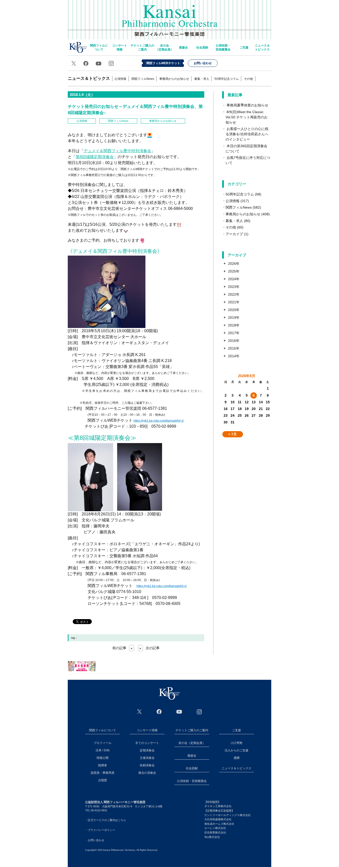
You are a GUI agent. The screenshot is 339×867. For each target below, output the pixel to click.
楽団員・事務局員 (102, 773)
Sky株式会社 (212, 836)
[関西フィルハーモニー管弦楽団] (169, 693)
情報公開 (102, 758)
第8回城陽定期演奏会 (95, 157)
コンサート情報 (119, 47)
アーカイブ (234, 234)
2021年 (233, 302)
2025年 (233, 271)
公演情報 (120, 79)
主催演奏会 (147, 758)
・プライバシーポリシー (100, 829)
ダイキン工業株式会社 (218, 806)
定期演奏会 (147, 750)
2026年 (233, 264)
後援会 (183, 47)
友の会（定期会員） (164, 47)
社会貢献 (202, 47)
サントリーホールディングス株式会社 (227, 815)
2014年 (233, 356)
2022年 (233, 294)
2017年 (233, 333)
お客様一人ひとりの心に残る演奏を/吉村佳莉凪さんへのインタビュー (247, 134)
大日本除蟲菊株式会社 (218, 819)
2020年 (233, 310)
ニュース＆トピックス (262, 47)
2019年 (233, 317)
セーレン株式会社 (215, 827)
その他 (248, 79)
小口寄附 (236, 743)
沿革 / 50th (103, 750)
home (78, 47)
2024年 (233, 279)
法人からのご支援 (236, 750)
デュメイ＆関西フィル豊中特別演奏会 (117, 151)
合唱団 (102, 780)
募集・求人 (201, 79)
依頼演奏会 (147, 765)
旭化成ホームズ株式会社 (219, 823)
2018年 (233, 325)
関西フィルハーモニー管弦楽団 (169, 17)
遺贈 (236, 758)
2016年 (233, 341)
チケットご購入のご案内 (142, 47)
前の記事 (122, 648)
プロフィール (102, 743)
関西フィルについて (99, 47)
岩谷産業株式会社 (215, 832)
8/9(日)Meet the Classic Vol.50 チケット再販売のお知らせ (247, 117)
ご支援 (243, 47)
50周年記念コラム (226, 79)
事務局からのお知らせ (174, 79)
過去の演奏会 (147, 773)
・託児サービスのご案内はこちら (105, 820)
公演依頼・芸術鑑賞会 (223, 47)
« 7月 (232, 434)
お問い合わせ (203, 63)
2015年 (233, 348)
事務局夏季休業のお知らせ (247, 105)
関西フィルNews (143, 79)
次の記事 (149, 648)
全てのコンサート (147, 743)
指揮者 (102, 765)
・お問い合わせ (94, 840)
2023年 (233, 287)
